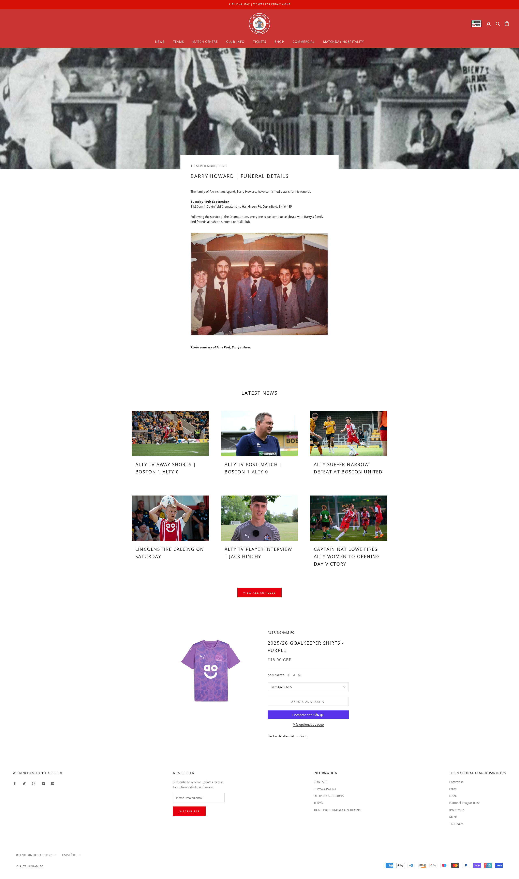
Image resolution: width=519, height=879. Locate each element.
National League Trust (464, 803)
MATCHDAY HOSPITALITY (343, 42)
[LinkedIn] (52, 783)
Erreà (453, 789)
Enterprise (456, 782)
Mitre (453, 817)
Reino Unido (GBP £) (34, 855)
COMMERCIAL (304, 42)
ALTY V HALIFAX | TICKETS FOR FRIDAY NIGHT (259, 4)
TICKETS (259, 42)
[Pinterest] (299, 675)
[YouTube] (43, 783)
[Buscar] (498, 23)
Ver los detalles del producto (287, 736)
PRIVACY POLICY (325, 789)
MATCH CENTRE (205, 42)
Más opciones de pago (308, 724)
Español (69, 855)
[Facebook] (288, 675)
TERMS (318, 803)
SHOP (279, 42)
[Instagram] (33, 783)
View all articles (259, 592)
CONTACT (320, 782)
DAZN (453, 796)
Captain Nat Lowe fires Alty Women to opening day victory (347, 556)
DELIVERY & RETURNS (329, 796)
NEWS (160, 42)
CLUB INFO (235, 42)
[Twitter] (294, 675)
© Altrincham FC (29, 866)
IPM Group (456, 810)
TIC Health (456, 824)
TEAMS (178, 42)
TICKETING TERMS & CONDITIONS (337, 810)
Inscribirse (189, 811)
